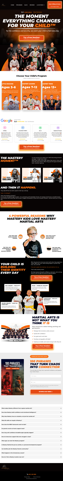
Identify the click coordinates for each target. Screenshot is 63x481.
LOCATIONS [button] (40, 5)
